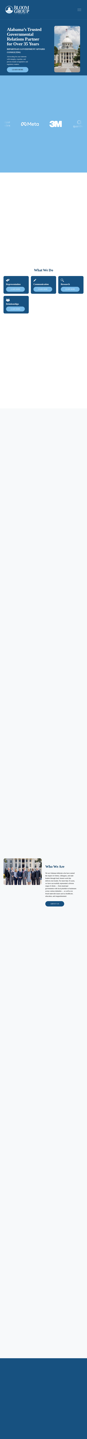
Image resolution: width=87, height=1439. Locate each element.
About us (54, 904)
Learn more (17, 70)
